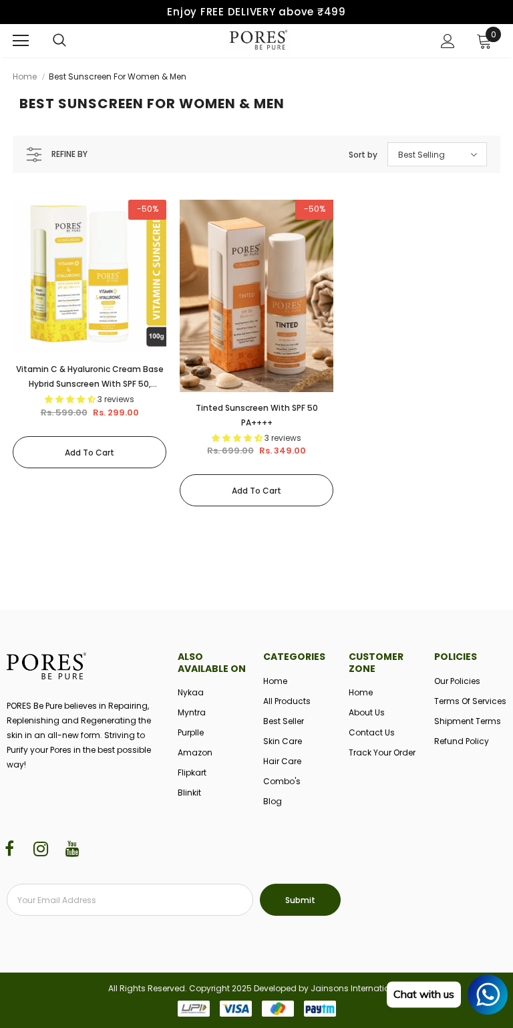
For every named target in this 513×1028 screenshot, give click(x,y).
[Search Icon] (59, 40)
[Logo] (258, 40)
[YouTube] (72, 850)
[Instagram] (41, 850)
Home (25, 76)
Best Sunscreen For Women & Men (117, 76)
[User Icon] (448, 41)
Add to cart (89, 452)
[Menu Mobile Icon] (21, 41)
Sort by (363, 154)
